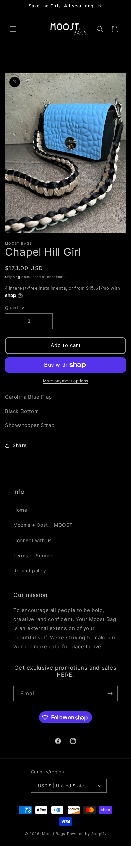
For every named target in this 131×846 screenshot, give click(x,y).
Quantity (14, 307)
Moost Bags (54, 833)
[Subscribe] (109, 693)
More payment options (65, 380)
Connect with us (32, 540)
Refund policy (29, 570)
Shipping (12, 277)
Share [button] (20, 445)
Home (20, 510)
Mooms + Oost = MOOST (43, 525)
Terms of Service (33, 555)
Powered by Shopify (87, 833)
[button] (13, 28)
